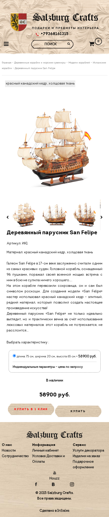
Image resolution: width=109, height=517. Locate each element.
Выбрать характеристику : (28, 342)
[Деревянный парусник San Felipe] (54, 148)
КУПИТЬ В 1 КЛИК (31, 409)
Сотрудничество (15, 456)
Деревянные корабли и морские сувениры (40, 62)
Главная (7, 62)
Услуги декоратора (88, 450)
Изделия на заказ (86, 456)
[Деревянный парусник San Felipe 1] (24, 215)
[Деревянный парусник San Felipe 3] (85, 215)
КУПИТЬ (78, 411)
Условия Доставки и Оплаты (48, 459)
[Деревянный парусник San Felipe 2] (54, 215)
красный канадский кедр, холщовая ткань (40, 83)
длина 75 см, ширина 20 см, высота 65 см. (46, 356)
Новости (9, 450)
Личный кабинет (45, 450)
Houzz (54, 478)
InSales (63, 510)
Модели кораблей (79, 62)
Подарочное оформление (83, 464)
